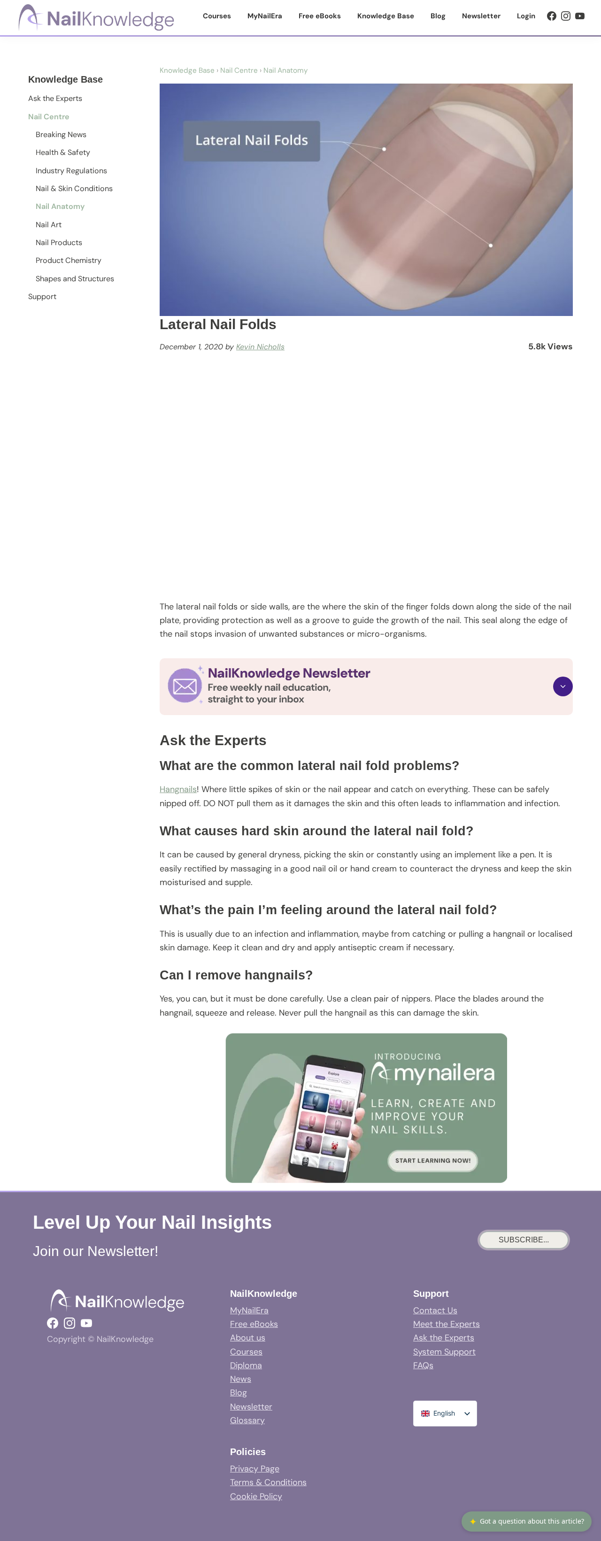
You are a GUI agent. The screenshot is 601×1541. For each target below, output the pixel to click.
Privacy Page (254, 1468)
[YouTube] (580, 16)
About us (247, 1337)
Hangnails (178, 789)
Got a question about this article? (526, 1521)
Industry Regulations (71, 171)
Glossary (247, 1420)
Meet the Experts (446, 1324)
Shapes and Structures (75, 279)
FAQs (423, 1365)
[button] (366, 686)
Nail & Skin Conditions (74, 188)
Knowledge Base (187, 70)
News (240, 1379)
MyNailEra (249, 1310)
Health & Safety (63, 152)
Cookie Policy (256, 1496)
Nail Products (59, 242)
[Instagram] (566, 16)
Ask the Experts (55, 98)
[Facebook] (552, 16)
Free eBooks (254, 1324)
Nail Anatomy (60, 206)
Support (42, 296)
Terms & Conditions (268, 1482)
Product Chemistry (68, 260)
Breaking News (61, 134)
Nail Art (49, 225)
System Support (444, 1351)
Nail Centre (48, 117)
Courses (246, 1351)
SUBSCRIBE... (524, 1240)
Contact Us (435, 1310)
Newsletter (251, 1406)
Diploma (246, 1365)
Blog (238, 1392)
